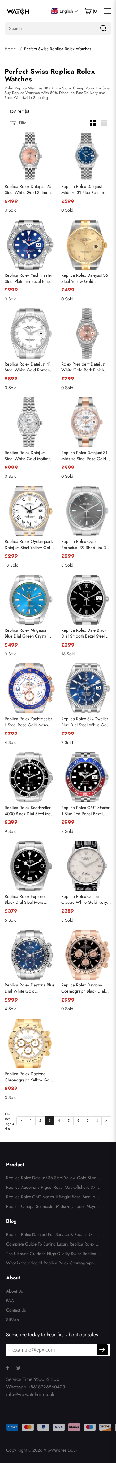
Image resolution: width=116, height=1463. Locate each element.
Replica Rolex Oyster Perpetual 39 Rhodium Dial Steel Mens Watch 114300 (86, 545)
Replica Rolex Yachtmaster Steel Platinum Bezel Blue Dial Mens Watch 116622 (28, 278)
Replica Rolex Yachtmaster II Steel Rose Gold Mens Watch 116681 (28, 722)
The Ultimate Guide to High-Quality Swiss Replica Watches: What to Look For (51, 1254)
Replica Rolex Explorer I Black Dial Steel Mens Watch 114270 (26, 900)
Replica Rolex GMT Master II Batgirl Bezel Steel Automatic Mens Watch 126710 (52, 1198)
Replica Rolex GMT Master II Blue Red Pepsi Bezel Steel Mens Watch (85, 811)
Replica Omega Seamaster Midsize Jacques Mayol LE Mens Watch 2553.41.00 (53, 1207)
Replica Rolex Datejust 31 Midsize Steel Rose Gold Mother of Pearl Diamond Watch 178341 (84, 456)
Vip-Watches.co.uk (60, 1450)
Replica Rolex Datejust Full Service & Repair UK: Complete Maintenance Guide (52, 1235)
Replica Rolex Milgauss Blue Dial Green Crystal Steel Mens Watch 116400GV (26, 633)
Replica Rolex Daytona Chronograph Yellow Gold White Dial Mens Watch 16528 (29, 1077)
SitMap (12, 1319)
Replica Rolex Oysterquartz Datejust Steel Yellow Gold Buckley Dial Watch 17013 (29, 545)
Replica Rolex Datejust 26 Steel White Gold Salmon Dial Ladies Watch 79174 (28, 190)
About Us (14, 1291)
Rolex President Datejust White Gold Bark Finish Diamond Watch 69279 (83, 367)
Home (10, 49)
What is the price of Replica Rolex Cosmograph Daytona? (53, 1264)
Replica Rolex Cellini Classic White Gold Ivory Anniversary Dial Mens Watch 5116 (84, 900)
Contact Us (16, 1310)
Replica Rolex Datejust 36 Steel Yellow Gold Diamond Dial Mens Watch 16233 (85, 278)
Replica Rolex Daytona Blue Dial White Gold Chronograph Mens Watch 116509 (29, 988)
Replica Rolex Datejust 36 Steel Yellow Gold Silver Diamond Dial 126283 (52, 1179)
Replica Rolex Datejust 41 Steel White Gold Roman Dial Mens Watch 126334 (28, 367)
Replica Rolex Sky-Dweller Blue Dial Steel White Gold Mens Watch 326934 (85, 722)
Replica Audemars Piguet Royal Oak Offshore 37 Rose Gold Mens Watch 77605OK (52, 1188)
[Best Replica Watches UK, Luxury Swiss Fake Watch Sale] (18, 11)
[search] (103, 28)
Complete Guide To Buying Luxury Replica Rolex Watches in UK (53, 1245)
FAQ (10, 1301)
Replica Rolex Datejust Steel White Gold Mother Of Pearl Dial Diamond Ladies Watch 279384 (27, 456)
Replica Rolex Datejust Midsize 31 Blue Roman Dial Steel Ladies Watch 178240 (82, 190)
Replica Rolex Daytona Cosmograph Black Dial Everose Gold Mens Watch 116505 (85, 988)
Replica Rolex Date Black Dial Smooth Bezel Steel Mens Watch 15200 (83, 633)
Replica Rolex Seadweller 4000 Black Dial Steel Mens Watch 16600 (30, 811)
